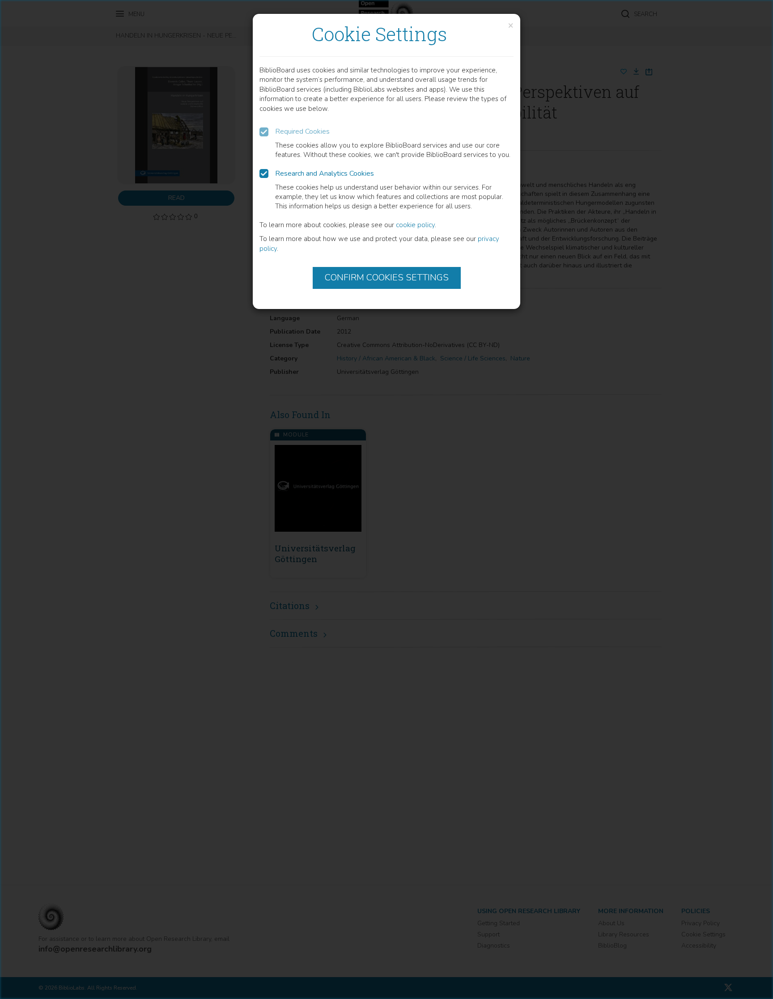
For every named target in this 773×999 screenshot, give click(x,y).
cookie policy (415, 224)
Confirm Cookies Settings (387, 277)
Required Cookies (302, 131)
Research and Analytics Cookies (324, 173)
